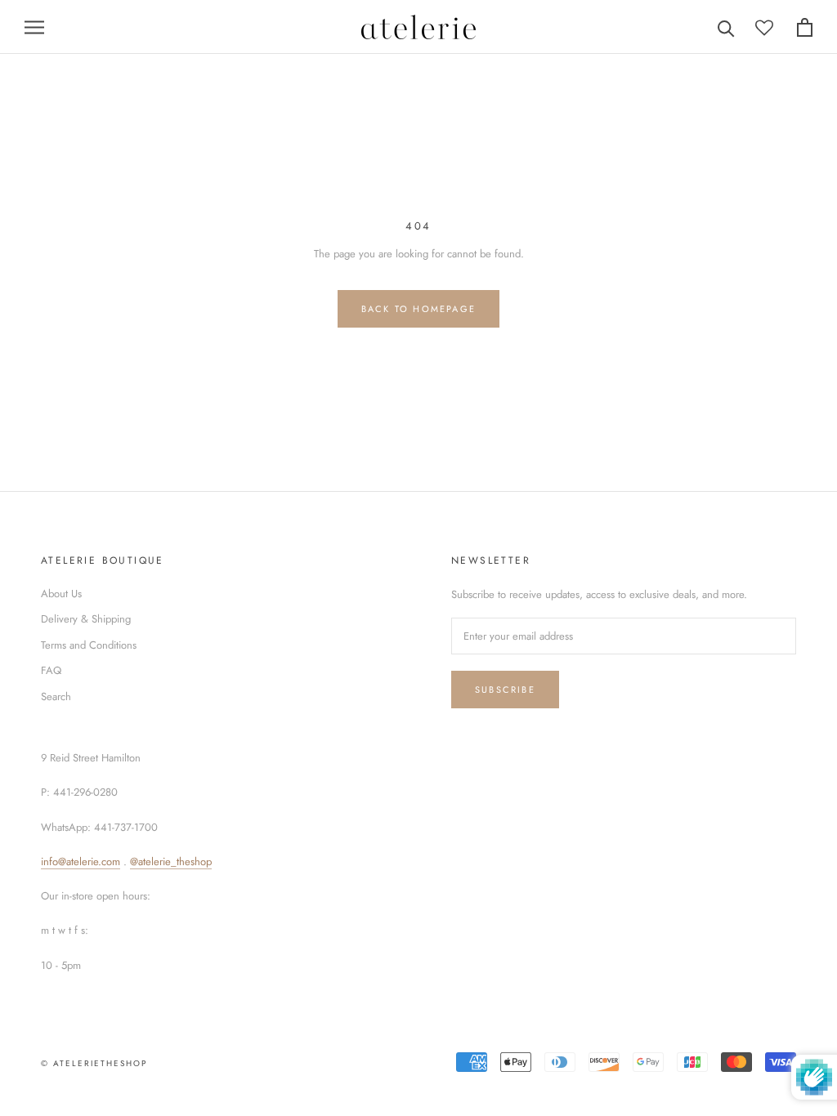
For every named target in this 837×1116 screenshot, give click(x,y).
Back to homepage (418, 308)
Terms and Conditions (89, 645)
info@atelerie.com (80, 861)
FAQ (51, 670)
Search (56, 696)
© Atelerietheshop (94, 1063)
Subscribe (505, 689)
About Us (61, 593)
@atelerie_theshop (171, 861)
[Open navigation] (34, 27)
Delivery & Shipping (86, 619)
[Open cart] (804, 27)
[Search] (726, 27)
